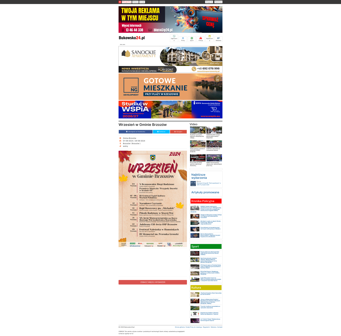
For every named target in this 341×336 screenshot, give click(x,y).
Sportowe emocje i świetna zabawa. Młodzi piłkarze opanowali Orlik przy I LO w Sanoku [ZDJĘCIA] (208, 260)
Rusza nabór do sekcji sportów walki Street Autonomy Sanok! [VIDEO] (209, 253)
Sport (192, 40)
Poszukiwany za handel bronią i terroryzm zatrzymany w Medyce (210, 228)
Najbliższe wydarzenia (199, 176)
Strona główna (180, 327)
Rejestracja (218, 2)
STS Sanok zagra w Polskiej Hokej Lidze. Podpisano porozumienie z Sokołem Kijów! (210, 266)
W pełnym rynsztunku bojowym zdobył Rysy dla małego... (197, 136)
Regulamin (206, 327)
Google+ (179, 132)
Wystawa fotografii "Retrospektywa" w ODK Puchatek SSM (209, 183)
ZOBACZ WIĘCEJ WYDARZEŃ (152, 282)
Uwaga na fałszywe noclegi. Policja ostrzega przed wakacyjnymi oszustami (211, 216)
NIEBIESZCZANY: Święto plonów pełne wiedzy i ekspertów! (213, 136)
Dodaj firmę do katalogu (194, 327)
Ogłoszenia (174, 39)
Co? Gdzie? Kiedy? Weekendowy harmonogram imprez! (210, 319)
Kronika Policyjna (202, 201)
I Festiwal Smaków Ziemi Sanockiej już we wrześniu (210, 293)
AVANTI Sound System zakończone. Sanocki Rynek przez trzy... (214, 164)
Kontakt (142, 2)
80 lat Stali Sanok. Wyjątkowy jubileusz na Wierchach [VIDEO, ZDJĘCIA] (210, 273)
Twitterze (162, 132)
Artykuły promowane (205, 192)
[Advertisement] (153, 262)
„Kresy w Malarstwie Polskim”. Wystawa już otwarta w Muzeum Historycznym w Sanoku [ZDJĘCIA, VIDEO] (210, 301)
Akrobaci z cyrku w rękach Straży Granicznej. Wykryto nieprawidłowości (210, 222)
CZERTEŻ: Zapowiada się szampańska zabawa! (213, 149)
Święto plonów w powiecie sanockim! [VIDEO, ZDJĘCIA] (197, 150)
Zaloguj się (209, 2)
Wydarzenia (209, 39)
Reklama (135, 2)
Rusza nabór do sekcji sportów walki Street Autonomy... (196, 164)
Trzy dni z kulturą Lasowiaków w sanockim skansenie (210, 307)
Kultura (196, 287)
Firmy (183, 40)
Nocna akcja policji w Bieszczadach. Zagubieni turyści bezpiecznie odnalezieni (210, 235)
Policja (201, 40)
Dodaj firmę (127, 2)
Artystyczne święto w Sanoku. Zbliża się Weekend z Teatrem (209, 313)
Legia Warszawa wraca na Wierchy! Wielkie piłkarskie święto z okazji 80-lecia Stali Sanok (210, 279)
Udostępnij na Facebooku (136, 132)
